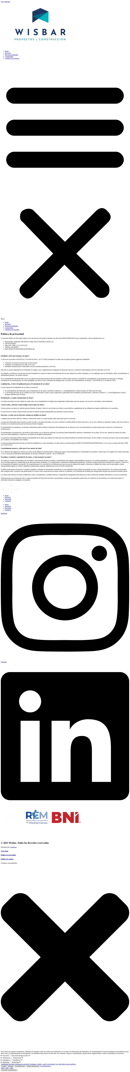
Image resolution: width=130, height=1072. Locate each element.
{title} (3, 1068)
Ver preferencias (20, 1066)
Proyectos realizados (11, 55)
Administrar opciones (8, 1064)
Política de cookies (7, 859)
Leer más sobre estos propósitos (65, 1064)
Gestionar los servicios (22, 1064)
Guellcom (13, 847)
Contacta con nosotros (12, 58)
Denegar (10, 1066)
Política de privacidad (8, 855)
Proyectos (8, 499)
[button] (65, 190)
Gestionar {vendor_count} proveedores (42, 1064)
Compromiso (9, 56)
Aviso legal (4, 851)
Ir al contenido (5, 2)
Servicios (8, 53)
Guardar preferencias (33, 1066)
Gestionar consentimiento (9, 1070)
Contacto (8, 501)
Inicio (7, 51)
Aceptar (4, 1066)
